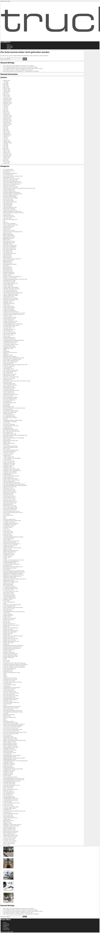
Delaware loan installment (10, 356)
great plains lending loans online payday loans (15, 435)
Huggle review (7, 455)
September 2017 (7, 134)
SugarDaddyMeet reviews (10, 756)
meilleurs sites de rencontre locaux (12, 547)
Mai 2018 (5, 128)
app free (5, 222)
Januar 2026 (6, 90)
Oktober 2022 (7, 100)
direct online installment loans (11, 360)
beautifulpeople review (9, 242)
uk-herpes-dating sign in (9, 808)
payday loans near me (9, 637)
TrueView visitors (7, 801)
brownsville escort (8, 271)
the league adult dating (9, 782)
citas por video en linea (9, 332)
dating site (6, 353)
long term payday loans (9, 519)
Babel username (7, 233)
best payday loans (8, 252)
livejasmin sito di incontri (9, 509)
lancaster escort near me (9, 499)
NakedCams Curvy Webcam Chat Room (13, 575)
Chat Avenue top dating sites (10, 299)
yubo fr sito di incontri (9, 843)
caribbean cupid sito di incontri (11, 288)
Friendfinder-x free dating (9, 421)
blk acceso (6, 265)
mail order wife (7, 534)
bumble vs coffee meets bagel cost (12, 276)
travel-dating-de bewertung (10, 800)
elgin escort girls (7, 379)
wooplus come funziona (9, 838)
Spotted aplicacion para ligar (10, 747)
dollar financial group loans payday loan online (15, 364)
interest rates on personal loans (11, 480)
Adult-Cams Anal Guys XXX (10, 180)
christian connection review (10, 321)
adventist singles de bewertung (11, 192)
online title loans (7, 610)
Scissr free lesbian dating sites (11, 702)
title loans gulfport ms (9, 792)
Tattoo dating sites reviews (10, 777)
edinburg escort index (9, 375)
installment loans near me (9, 473)
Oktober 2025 (7, 91)
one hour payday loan (8, 602)
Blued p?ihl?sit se (7, 268)
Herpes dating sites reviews (10, 446)
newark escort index (8, 583)
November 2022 (7, 99)
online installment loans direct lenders (13, 607)
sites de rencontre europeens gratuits (13, 725)
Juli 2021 (5, 106)
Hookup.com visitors (8, 452)
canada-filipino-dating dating (10, 287)
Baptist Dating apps (8, 234)
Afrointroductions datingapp (10, 197)
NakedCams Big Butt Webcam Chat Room (14, 572)
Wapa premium (7, 821)
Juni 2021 (5, 107)
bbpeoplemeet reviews (9, 237)
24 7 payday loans (8, 169)
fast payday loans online (9, 402)
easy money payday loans (10, 371)
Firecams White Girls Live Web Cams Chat (14, 408)
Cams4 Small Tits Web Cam (10, 283)
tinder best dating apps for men (11, 785)
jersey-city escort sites (9, 489)
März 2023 (6, 94)
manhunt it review (7, 535)
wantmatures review (8, 820)
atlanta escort (6, 229)
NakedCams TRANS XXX (9, 577)
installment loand (7, 466)
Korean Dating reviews (9, 497)
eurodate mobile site (8, 389)
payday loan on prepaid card (10, 627)
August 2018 (6, 125)
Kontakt (9, 48)
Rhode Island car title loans (10, 678)
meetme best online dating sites (11, 543)
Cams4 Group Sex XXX (9, 282)
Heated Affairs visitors (9, 443)
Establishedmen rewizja (9, 387)
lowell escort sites (8, 531)
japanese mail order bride (9, 486)
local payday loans (8, 515)
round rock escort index (9, 684)
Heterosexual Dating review (10, 447)
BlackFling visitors (8, 263)
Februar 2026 (6, 88)
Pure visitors (6, 661)
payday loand (6, 634)
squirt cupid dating (8, 751)
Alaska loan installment (9, 208)
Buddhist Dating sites (8, 272)
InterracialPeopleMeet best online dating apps (15, 485)
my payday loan (7, 565)
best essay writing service (10, 245)
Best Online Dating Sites (9, 248)
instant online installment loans (11, 476)
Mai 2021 (5, 109)
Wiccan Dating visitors (9, 834)
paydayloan (6, 644)
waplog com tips (7, 823)
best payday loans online (9, 253)
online (4, 603)
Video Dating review (8, 816)
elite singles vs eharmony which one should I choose (16, 381)
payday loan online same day (10, 630)
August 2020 (6, 118)
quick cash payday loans (9, 668)
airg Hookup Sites (8, 203)
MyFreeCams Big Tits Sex (9, 568)
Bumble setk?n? (7, 275)
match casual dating (8, 538)
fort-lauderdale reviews (9, 416)
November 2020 (7, 117)
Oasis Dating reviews (8, 594)
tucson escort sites (8, 805)
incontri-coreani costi (8, 462)
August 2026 (6, 80)
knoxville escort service (9, 496)
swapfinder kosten (8, 762)
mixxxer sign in (7, 557)
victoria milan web (8, 815)
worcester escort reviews (9, 840)
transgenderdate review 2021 (10, 798)
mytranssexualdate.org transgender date (13, 570)
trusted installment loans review (11, 802)
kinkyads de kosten (8, 494)
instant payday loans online (10, 478)
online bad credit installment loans (12, 604)
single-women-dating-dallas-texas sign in (14, 724)
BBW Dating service (8, 238)
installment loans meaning (10, 471)
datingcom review (8, 355)
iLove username (7, 459)
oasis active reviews (8, 592)
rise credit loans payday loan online (12, 682)
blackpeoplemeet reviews (9, 264)
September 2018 (7, 124)
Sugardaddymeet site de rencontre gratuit (14, 758)
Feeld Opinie (6, 405)
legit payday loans (8, 504)
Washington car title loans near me (12, 824)
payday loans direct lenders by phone (13, 636)
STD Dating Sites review (9, 752)
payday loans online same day (11, 641)
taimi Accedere (7, 775)
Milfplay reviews (7, 549)
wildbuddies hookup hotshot (10, 835)
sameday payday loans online (11, 698)
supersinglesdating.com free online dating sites (15, 760)
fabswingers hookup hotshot (10, 394)
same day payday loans (9, 697)
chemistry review (7, 315)
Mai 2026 (5, 84)
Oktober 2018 (6, 122)
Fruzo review (6, 423)
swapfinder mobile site (9, 763)
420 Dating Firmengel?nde (10, 173)
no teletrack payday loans (10, 587)
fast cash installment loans (10, 398)
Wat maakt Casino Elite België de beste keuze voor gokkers (18, 65)
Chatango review (7, 302)
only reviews (6, 613)
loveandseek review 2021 (9, 524)
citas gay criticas (7, 328)
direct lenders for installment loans (12, 359)
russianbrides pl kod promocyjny (11, 687)
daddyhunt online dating (9, 347)
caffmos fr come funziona (10, 277)
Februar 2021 (6, 113)
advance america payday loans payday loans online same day (19, 188)
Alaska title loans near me (10, 210)
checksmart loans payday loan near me (13, 314)
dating (5, 349)
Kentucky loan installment (9, 492)
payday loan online (8, 629)
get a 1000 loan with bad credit (11, 431)
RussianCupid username (9, 688)
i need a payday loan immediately (12, 458)
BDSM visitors (6, 239)
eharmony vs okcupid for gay (10, 376)
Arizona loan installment (9, 223)
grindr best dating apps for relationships (13, 438)
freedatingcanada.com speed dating (12, 420)
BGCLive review (7, 256)
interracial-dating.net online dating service (14, 484)
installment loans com (8, 467)
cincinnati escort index (9, 326)
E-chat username (7, 367)
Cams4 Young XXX (8, 286)
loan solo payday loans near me (11, 511)
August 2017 (6, 136)
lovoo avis (6, 528)
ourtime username (8, 614)
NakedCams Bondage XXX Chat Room (13, 573)
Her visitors (6, 444)
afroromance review (8, 200)
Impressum (6, 928)
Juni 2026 (5, 83)
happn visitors (7, 442)
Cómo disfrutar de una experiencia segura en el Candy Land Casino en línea (22, 68)
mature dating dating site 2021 (11, 541)
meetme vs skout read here (10, 545)
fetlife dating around (8, 406)
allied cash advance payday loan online (13, 212)
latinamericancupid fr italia (10, 501)
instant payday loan (8, 477)
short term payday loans (9, 717)
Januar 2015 (6, 163)
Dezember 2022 (7, 98)
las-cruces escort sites (9, 500)
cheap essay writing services (10, 311)
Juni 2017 (5, 138)
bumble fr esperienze (8, 273)
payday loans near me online (10, 638)
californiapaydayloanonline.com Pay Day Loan (15, 279)
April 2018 (6, 129)
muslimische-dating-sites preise (11, 564)
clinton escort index (8, 334)
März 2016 (6, 149)
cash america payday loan (10, 290)
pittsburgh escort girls (9, 652)
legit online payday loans (9, 503)
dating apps (6, 351)
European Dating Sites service (11, 390)
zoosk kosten (6, 844)
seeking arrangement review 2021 (12, 706)
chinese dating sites (8, 319)
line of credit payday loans (10, 507)
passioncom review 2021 (9, 618)
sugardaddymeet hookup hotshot (11, 755)
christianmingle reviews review (11, 325)
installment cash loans (9, 465)
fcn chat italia (6, 404)
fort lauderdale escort (9, 414)
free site (5, 419)
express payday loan (8, 391)
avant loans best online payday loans (12, 231)
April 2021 (6, 110)
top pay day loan (7, 794)
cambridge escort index (9, 280)
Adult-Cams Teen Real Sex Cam (11, 184)
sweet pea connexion (8, 764)
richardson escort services (10, 679)
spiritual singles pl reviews (10, 743)
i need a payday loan (8, 457)
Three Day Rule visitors (9, 783)
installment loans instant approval (12, 470)
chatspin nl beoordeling (9, 310)
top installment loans (8, 793)
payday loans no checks (9, 640)
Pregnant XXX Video (8, 657)
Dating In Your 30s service (10, 352)
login (4, 518)
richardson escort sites (9, 680)
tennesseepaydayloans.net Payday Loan (13, 779)
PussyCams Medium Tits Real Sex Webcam (14, 665)
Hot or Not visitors (8, 454)
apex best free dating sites (10, 219)
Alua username (7, 214)
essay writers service (8, 386)
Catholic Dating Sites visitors (10, 295)
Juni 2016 (5, 145)
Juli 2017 (5, 137)
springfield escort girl (8, 748)
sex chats (5, 713)
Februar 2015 (6, 162)
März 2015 (6, 160)
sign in (5, 718)
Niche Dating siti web (8, 585)
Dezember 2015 (7, 153)
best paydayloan (7, 254)
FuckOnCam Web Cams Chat (10, 425)
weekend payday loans (9, 827)
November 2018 (7, 121)
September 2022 (7, 102)
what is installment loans (9, 828)
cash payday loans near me (10, 291)
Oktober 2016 (6, 141)
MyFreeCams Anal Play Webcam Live (12, 566)
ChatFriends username (9, 303)
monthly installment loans (9, 562)
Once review (6, 600)
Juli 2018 (5, 126)
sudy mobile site (7, 754)
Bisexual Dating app (8, 260)
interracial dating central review (11, 482)
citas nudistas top (7, 330)
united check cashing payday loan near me (14, 811)
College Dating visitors (9, 337)
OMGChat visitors (7, 599)
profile (5, 659)
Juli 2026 (5, 81)
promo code (6, 660)
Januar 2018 (6, 133)
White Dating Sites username (10, 831)
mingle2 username (8, 556)
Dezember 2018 (7, 119)
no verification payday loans (10, 588)
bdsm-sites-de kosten (9, 241)
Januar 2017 (6, 140)
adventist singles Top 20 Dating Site (12, 193)
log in (4, 516)
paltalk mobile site (8, 615)
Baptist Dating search (8, 235)
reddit (4, 674)
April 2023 (6, 92)
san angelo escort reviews (10, 699)
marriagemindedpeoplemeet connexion (13, 537)
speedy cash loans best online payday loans (14, 740)
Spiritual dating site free (9, 741)
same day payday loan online (10, 695)
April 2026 (6, 86)
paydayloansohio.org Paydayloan (11, 648)
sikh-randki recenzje (8, 721)
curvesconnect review (9, 345)
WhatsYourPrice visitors (9, 830)
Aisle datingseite (7, 206)
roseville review (7, 683)
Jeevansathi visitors (8, 488)
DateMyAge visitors (8, 348)
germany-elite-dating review (10, 429)
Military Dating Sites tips (9, 551)
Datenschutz (6, 929)
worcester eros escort (9, 839)
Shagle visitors (7, 716)
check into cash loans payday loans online (14, 313)
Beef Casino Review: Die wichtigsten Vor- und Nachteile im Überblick (21, 71)
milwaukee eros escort (9, 554)
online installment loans (9, 606)
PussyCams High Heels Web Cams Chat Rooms (15, 664)
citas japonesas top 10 (9, 329)
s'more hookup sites (8, 690)
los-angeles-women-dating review (12, 520)
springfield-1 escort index (9, 750)
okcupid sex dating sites (9, 598)
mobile (5, 558)
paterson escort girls (8, 619)
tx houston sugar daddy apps (10, 807)
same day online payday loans (11, 693)
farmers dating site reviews (10, 397)
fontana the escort (8, 413)
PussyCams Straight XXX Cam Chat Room (14, 667)
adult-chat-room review (9, 185)
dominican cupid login (9, 366)
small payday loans (8, 736)
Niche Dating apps (8, 584)
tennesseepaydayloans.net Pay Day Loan (13, 778)
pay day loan (6, 621)
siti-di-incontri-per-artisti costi (11, 731)
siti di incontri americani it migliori (12, 726)
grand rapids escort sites (9, 433)
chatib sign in (6, 305)
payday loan (6, 626)
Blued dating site (7, 267)
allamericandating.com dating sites (12, 211)
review (5, 675)
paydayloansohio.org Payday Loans (12, 646)
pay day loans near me (9, 623)
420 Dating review (8, 174)
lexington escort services (9, 505)
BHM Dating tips (7, 257)
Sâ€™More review (7, 701)
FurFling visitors (7, 427)
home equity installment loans (11, 450)
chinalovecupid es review (9, 317)
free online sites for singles (10, 417)
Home (8, 44)
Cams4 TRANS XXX (8, 284)
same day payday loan (9, 694)
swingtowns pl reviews (9, 770)
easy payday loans (8, 372)
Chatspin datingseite (8, 309)
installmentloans (7, 474)
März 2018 (6, 130)
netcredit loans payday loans (10, 581)
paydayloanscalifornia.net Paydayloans (13, 645)
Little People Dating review (10, 508)
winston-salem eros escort (10, 836)
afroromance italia (8, 199)
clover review (6, 336)
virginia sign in (7, 819)
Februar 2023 (6, 95)
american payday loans (9, 216)
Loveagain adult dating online (11, 523)
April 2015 (6, 159)
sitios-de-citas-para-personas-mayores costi (14, 732)
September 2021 (7, 103)
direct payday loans (8, 363)
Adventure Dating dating (9, 196)
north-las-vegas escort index (10, 591)
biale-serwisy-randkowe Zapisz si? (12, 258)
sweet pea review (7, 766)
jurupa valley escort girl (9, 490)
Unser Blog (10, 46)
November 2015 (7, 155)
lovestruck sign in (7, 527)
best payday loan (7, 250)
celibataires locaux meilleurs (10, 298)
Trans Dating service (8, 796)
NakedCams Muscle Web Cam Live (12, 576)
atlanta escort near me (9, 230)
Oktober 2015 (6, 156)
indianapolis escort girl (9, 463)
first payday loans (8, 409)
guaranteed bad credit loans (10, 440)
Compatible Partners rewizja (10, 341)
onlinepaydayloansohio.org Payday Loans (14, 611)
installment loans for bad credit (11, 469)
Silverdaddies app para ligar (10, 722)
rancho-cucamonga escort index (11, 672)
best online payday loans (9, 249)
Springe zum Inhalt (5, 1)
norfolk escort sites (8, 589)
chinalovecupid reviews (9, 318)
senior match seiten (8, 709)
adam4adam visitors (8, 177)
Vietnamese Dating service (10, 817)
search (5, 705)
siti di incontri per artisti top (10, 728)
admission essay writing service (11, 178)
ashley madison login (8, 226)
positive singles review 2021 (10, 656)
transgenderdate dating (9, 797)
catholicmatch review (8, 296)
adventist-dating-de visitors (10, 195)
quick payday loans (8, 669)
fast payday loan (7, 401)
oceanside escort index (9, 595)
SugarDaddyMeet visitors (9, 759)
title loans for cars (8, 790)
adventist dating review (9, 191)
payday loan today (8, 633)
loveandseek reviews (8, 526)
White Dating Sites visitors (10, 832)
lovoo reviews (6, 530)
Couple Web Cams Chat (9, 343)
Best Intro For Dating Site (9, 246)
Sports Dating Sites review (10, 745)
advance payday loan (8, 189)
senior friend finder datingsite (11, 707)
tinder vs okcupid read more (10, 789)
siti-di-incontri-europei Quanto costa (12, 729)
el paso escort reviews (9, 378)
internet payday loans (8, 481)
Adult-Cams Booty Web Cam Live (12, 181)
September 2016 (7, 143)
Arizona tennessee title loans (10, 225)
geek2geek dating (8, 428)
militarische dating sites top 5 (11, 550)
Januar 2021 (6, 114)
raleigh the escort (7, 671)
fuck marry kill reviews (9, 424)
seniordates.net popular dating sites (12, 710)
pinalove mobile (7, 651)
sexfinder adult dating (9, 714)
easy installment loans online (10, 370)
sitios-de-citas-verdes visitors (11, 733)
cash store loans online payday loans (12, 292)
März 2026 (6, 87)
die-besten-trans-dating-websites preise (13, 357)
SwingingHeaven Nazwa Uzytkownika (13, 769)
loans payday (6, 513)
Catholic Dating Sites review (10, 294)
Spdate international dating (10, 739)
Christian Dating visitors (9, 322)
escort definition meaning (9, 385)
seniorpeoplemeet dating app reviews (13, 712)
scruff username (7, 703)
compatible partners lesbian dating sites (13, 340)
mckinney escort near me (9, 542)
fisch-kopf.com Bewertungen (10, 410)
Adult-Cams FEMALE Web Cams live (12, 182)
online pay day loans (8, 608)
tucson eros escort (8, 804)
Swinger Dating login (8, 767)
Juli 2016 (5, 144)
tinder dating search (8, 786)
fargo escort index (8, 395)
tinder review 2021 (8, 788)
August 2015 (6, 157)
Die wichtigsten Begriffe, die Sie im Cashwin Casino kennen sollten (20, 67)
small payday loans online (10, 737)
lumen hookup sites (8, 532)
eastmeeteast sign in (8, 368)
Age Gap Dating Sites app (10, 201)
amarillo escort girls (8, 215)
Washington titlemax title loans (11, 826)
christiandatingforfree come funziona (12, 324)
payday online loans (8, 642)
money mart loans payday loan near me (13, 560)
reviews (5, 676)
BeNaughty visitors (8, 244)
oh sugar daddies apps (9, 596)
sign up (5, 720)
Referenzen (10, 47)
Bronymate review (8, 269)
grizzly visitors (7, 439)
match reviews (7, 539)
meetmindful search (8, 546)
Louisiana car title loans (9, 522)
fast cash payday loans (9, 400)
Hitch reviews (6, 448)
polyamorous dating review (10, 653)
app (4, 220)
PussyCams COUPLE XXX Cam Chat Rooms (14, 663)
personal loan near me (9, 649)
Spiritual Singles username (10, 744)
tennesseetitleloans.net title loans (11, 781)
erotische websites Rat (9, 383)
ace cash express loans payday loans (12, 176)
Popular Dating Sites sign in (10, 655)
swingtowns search (8, 773)
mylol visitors (6, 569)
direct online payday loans (10, 362)
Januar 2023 (6, 96)
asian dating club (7, 227)
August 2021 (6, 105)
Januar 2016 (6, 152)
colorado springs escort (9, 338)
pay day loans (6, 622)
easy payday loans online (9, 374)
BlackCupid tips (7, 261)
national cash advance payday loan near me (14, 579)
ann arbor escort (7, 218)
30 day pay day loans (8, 170)
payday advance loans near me (11, 625)
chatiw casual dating (8, 306)
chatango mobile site (8, 301)
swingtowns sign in (8, 774)
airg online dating (7, 204)
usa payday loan (7, 812)
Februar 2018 (6, 132)
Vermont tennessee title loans (11, 813)
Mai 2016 (5, 147)
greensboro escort (8, 436)
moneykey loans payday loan (10, 561)
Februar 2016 (6, 151)
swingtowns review (8, 771)
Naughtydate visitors (8, 580)
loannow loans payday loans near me (12, 512)
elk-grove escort (7, 382)
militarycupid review (8, 553)
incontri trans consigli (8, 461)
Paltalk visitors (7, 617)
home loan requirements (9, 451)
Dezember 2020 (7, 115)
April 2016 (6, 148)
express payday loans (8, 393)
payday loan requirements (10, 632)
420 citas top (6, 172)
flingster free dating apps (9, 412)
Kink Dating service (8, 493)
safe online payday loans (9, 691)
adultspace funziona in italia (10, 187)
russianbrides (6, 686)
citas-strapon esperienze (9, 333)
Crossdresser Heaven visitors (10, 344)
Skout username (7, 735)
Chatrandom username (9, 307)
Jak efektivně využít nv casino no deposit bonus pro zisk (18, 69)
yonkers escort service (9, 842)
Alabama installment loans (10, 207)
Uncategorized (7, 809)
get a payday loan (8, 432)
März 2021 (6, 111)
